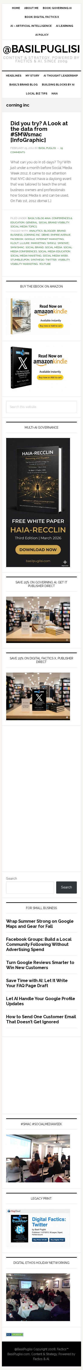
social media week (55, 255)
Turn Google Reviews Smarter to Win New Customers (40, 965)
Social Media (53, 247)
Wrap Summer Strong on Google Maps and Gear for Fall (40, 924)
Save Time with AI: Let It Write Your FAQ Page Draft (37, 983)
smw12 (51, 243)
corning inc (32, 234)
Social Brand (35, 247)
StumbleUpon (19, 259)
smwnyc (63, 243)
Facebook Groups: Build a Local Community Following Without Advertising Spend (38, 944)
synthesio (37, 259)
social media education (54, 251)
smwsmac (17, 247)
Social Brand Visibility (54, 222)
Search (11, 879)
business (16, 234)
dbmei (45, 234)
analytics (36, 230)
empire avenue (60, 234)
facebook (16, 239)
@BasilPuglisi (41, 49)
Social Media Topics (23, 226)
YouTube (45, 263)
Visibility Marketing (24, 263)
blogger (50, 230)
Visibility (64, 259)
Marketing (38, 243)
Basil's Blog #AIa (39, 218)
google (30, 239)
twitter (51, 259)
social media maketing (26, 255)
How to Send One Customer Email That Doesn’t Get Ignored (41, 1019)
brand (61, 230)
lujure (25, 243)
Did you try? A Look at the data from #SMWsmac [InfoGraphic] (39, 131)
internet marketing (50, 239)
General (31, 222)
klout (14, 243)
